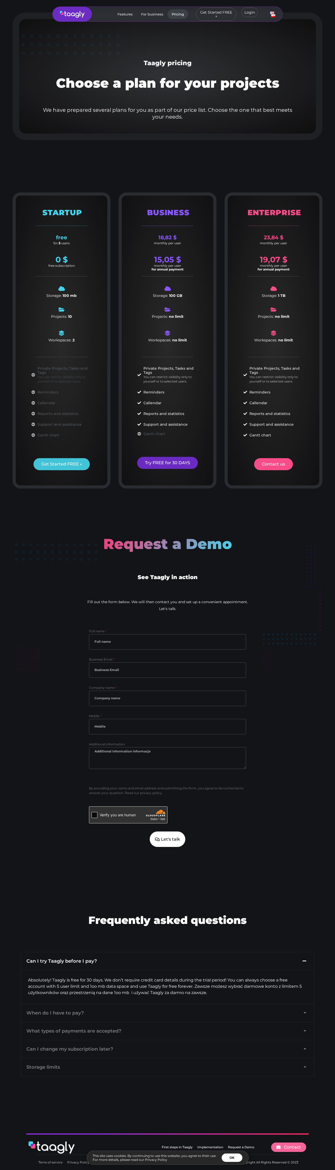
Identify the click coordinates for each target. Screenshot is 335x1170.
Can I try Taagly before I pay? (61, 961)
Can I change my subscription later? (69, 1049)
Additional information (107, 744)
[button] (167, 961)
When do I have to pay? (55, 1013)
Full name (97, 631)
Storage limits (43, 1067)
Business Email (101, 659)
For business (152, 14)
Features (125, 14)
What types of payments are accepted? (73, 1031)
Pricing (178, 14)
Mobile (94, 716)
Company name (102, 688)
